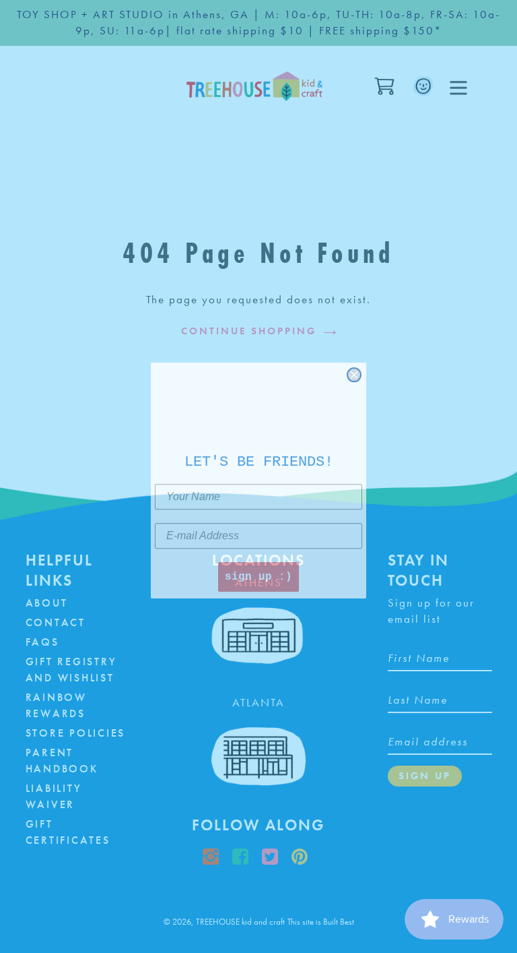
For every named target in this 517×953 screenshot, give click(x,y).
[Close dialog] (354, 370)
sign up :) (258, 573)
